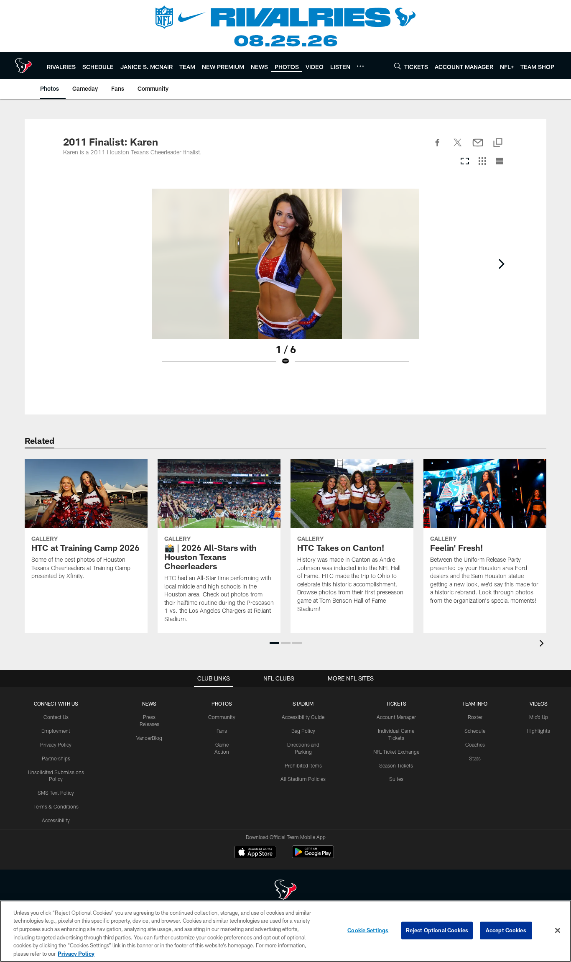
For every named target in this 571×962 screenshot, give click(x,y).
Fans (222, 731)
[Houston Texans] (285, 890)
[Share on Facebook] (437, 147)
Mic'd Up (538, 717)
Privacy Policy (55, 744)
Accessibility (56, 820)
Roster (475, 717)
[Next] (501, 264)
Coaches (475, 744)
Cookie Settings (367, 930)
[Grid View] (482, 162)
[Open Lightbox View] (285, 282)
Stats (475, 758)
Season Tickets (396, 765)
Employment (55, 731)
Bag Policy (303, 731)
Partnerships (56, 758)
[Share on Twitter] (457, 147)
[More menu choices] (360, 66)
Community (221, 717)
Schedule (474, 731)
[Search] (397, 66)
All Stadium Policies (303, 779)
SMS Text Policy (56, 793)
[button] (274, 643)
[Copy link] (498, 143)
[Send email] (477, 147)
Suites (396, 779)
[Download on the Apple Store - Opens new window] (255, 853)
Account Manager (396, 717)
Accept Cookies (506, 930)
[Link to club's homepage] (23, 66)
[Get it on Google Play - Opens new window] (313, 856)
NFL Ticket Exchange (396, 752)
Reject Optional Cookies (437, 930)
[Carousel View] (464, 162)
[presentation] (543, 644)
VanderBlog (149, 738)
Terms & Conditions (56, 806)
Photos (222, 703)
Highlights (538, 731)
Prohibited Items (303, 765)
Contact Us (56, 717)
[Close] (557, 930)
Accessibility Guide (303, 717)
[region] (285, 931)
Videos (539, 703)
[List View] (499, 162)
